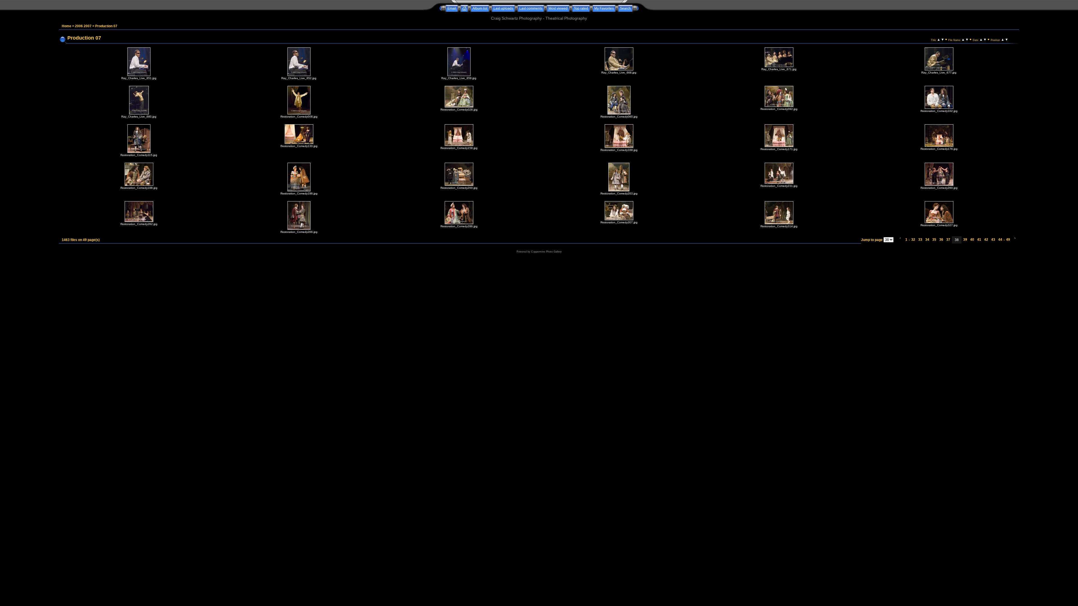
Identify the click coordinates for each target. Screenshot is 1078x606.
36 (941, 240)
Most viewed (558, 8)
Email (451, 8)
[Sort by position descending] (1006, 39)
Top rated (581, 8)
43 (993, 240)
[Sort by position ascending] (1002, 39)
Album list (479, 8)
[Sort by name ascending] (963, 39)
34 (927, 240)
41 (979, 240)
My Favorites (604, 8)
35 (934, 240)
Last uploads (503, 8)
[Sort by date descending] (985, 39)
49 (1008, 240)
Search (625, 8)
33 (920, 240)
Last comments (530, 8)
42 (986, 240)
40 (972, 240)
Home (66, 26)
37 (948, 240)
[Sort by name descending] (967, 39)
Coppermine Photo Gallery (546, 251)
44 (1000, 240)
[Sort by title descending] (942, 39)
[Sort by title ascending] (938, 39)
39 (965, 240)
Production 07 (106, 26)
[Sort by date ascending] (981, 39)
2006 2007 (83, 26)
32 (913, 240)
